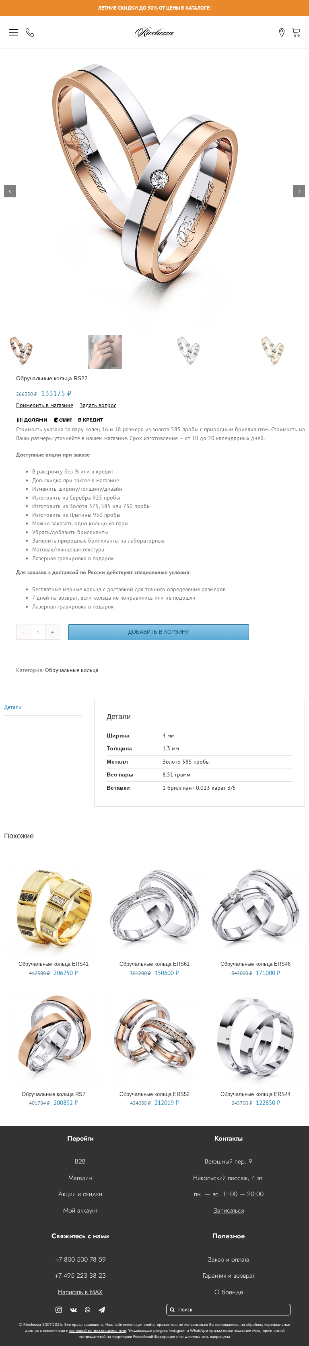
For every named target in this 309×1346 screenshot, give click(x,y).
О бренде (228, 1292)
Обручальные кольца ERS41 (54, 964)
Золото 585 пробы (186, 761)
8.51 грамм (176, 774)
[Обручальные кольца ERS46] (256, 863)
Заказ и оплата (228, 1259)
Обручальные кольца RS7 (53, 1094)
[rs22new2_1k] (154, 191)
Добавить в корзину (158, 632)
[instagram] (59, 1310)
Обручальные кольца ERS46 (255, 964)
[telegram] (102, 1310)
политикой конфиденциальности (97, 1331)
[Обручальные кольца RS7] (53, 993)
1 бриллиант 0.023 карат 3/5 (199, 787)
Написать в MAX (80, 1292)
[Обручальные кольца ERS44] (256, 993)
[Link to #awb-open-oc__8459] (13, 32)
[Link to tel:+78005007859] (29, 32)
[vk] (73, 1310)
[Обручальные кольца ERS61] (154, 863)
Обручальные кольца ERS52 (154, 1094)
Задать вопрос (98, 405)
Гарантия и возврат (228, 1275)
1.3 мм (171, 748)
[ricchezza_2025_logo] (154, 28)
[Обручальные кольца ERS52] (154, 993)
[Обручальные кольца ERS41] (53, 863)
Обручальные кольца (72, 670)
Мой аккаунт (80, 1210)
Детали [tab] (13, 707)
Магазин (80, 1177)
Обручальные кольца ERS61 (154, 964)
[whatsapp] (88, 1310)
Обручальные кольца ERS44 (255, 1094)
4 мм (169, 735)
